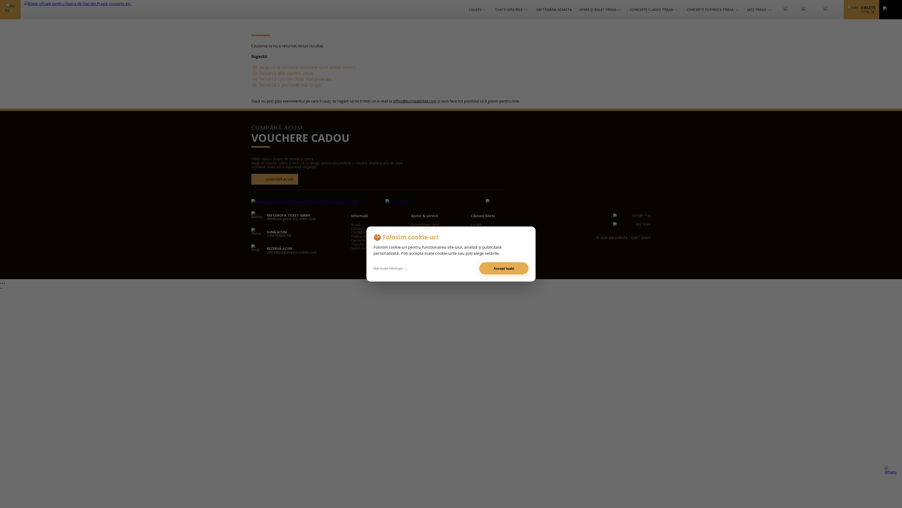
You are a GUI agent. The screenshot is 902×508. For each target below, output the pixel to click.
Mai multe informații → (390, 268)
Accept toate (504, 268)
